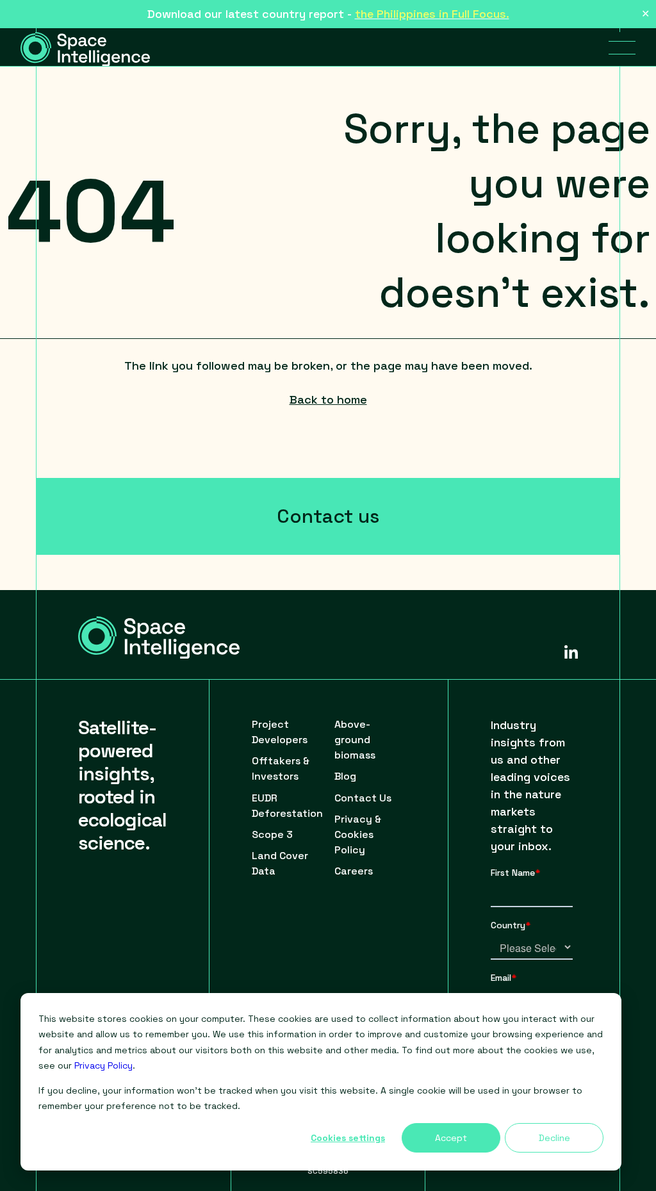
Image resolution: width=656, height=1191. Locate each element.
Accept (451, 1138)
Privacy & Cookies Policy (357, 834)
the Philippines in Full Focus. (432, 13)
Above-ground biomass (354, 740)
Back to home (328, 399)
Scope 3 (272, 834)
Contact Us (362, 798)
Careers (353, 871)
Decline (554, 1138)
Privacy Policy (103, 1065)
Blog (345, 776)
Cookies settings (348, 1138)
